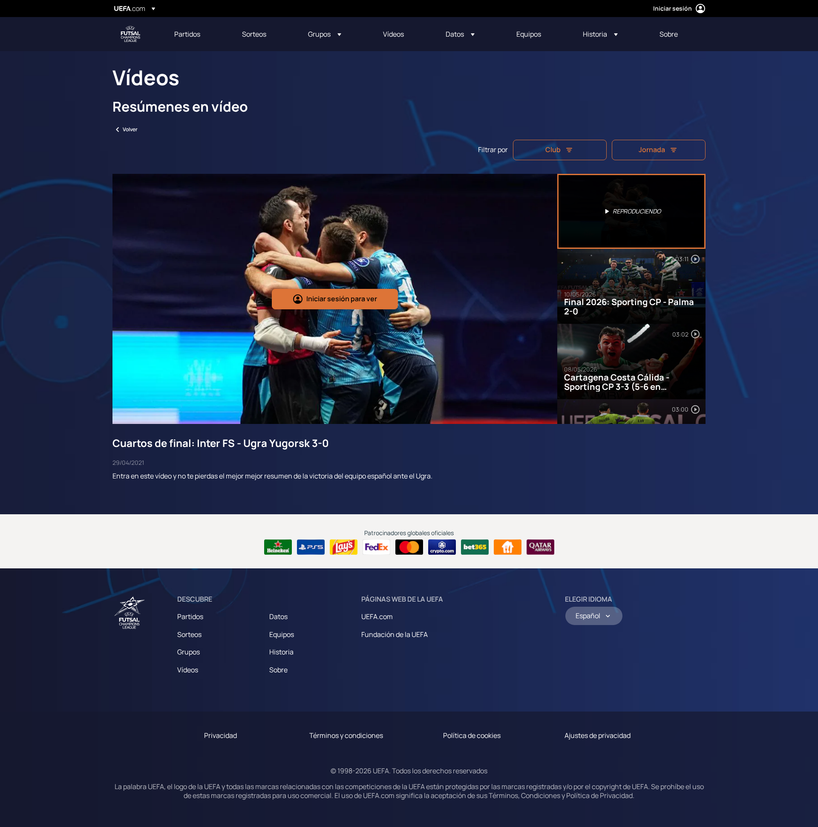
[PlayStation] (311, 547)
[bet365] (475, 547)
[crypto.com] (442, 547)
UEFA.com (377, 616)
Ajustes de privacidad (598, 735)
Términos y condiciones (346, 735)
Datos (278, 616)
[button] (324, 34)
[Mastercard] (409, 547)
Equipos (281, 634)
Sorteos (189, 634)
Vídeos (187, 669)
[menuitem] (197, 34)
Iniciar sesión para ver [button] (341, 298)
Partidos (190, 616)
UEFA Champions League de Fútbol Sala (130, 34)
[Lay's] (343, 547)
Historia (281, 652)
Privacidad (220, 735)
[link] (187, 34)
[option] (631, 211)
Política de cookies (472, 735)
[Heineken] (278, 547)
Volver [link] (130, 129)
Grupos (188, 652)
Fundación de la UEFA (394, 634)
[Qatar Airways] (540, 547)
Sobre (278, 669)
